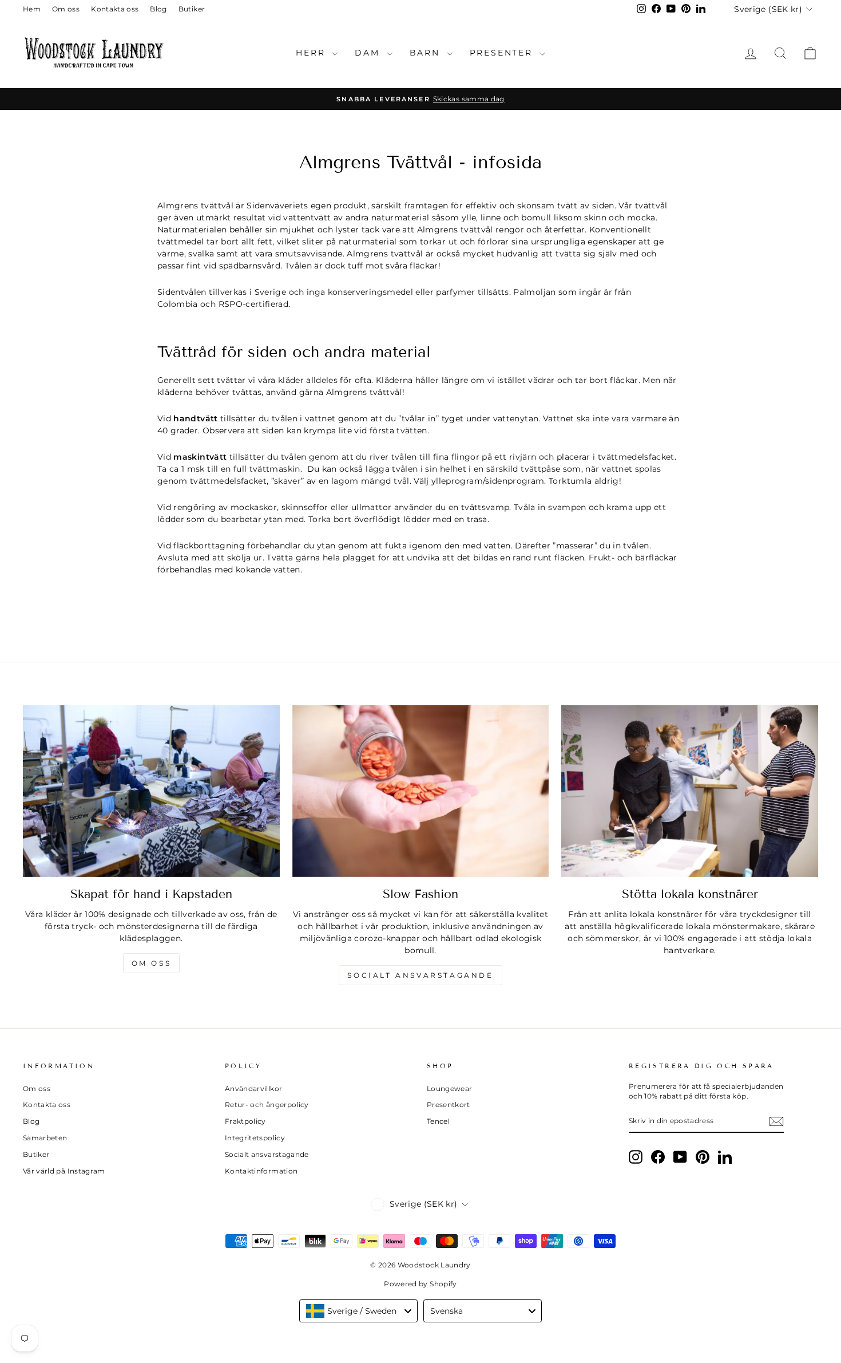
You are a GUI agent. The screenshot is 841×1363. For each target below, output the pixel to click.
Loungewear (450, 1088)
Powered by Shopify (420, 1283)
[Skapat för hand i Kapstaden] (151, 790)
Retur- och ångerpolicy (267, 1104)
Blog (158, 9)
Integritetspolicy (255, 1137)
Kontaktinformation (261, 1171)
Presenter (503, 53)
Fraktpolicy (245, 1121)
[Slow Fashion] (420, 790)
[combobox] (358, 1310)
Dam (369, 53)
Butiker (191, 9)
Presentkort (448, 1104)
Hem (32, 9)
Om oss (66, 9)
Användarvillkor (253, 1088)
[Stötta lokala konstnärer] (689, 790)
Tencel (438, 1121)
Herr (312, 53)
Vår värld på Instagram (64, 1171)
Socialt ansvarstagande (420, 975)
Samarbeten (45, 1137)
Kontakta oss (114, 9)
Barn (427, 53)
